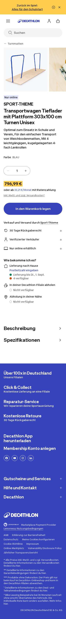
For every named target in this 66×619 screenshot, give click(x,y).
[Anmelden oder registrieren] (49, 21)
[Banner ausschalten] (53, 7)
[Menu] (8, 21)
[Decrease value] (8, 170)
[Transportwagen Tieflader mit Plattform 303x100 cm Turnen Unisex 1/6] (26, 70)
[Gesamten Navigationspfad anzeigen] (5, 43)
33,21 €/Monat (23, 189)
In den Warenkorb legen (33, 209)
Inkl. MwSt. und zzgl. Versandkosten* (24, 195)
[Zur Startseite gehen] (29, 21)
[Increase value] (25, 170)
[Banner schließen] (59, 7)
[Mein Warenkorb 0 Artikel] (58, 21)
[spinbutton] (16, 170)
